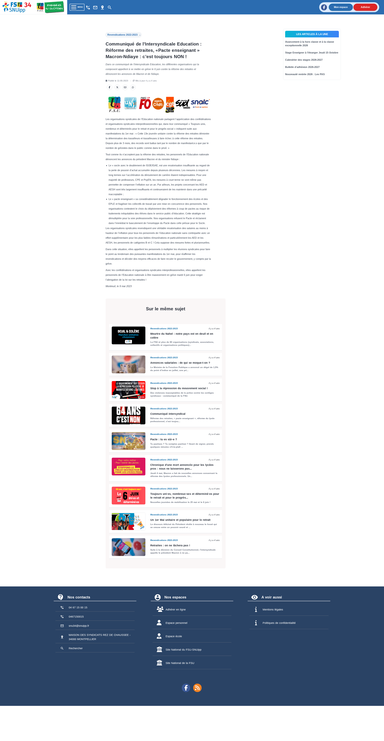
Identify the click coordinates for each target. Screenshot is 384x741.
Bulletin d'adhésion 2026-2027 (302, 67)
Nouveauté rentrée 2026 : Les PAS (305, 74)
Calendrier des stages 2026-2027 (304, 60)
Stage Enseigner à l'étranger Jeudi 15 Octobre (311, 52)
